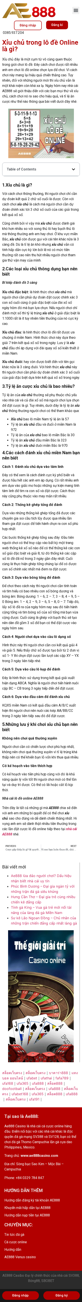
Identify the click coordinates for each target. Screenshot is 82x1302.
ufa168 (7, 1083)
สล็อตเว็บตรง (12, 1073)
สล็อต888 (55, 1083)
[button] (75, 10)
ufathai (46, 1078)
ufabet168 (20, 1094)
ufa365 (22, 1083)
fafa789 (62, 1078)
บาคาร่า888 (58, 1073)
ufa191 (34, 1099)
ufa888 (38, 1083)
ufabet (31, 1078)
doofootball (12, 1088)
